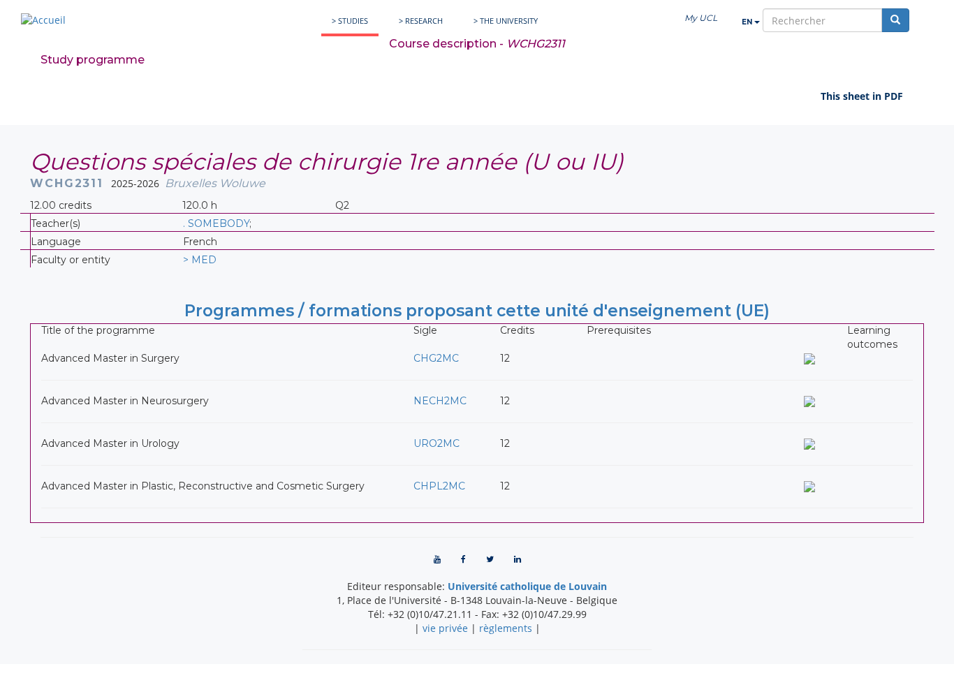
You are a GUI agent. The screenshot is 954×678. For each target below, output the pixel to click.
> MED (200, 259)
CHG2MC (436, 358)
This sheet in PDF (862, 96)
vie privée (445, 628)
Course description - (477, 43)
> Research (421, 20)
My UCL (700, 18)
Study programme (93, 59)
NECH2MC (440, 401)
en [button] (748, 22)
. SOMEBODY (216, 223)
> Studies (350, 20)
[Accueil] (43, 19)
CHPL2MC (439, 486)
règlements (505, 628)
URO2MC (436, 443)
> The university (506, 20)
